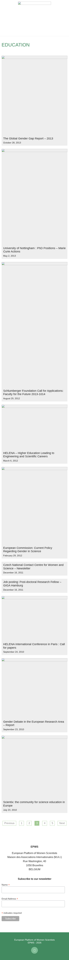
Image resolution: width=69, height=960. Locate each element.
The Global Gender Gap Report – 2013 (28, 138)
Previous (9, 823)
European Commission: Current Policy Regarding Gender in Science (27, 549)
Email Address (10, 898)
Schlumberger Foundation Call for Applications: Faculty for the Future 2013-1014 (33, 392)
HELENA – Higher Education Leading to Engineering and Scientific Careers (28, 454)
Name (6, 884)
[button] (5, 18)
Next (62, 823)
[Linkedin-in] (34, 950)
